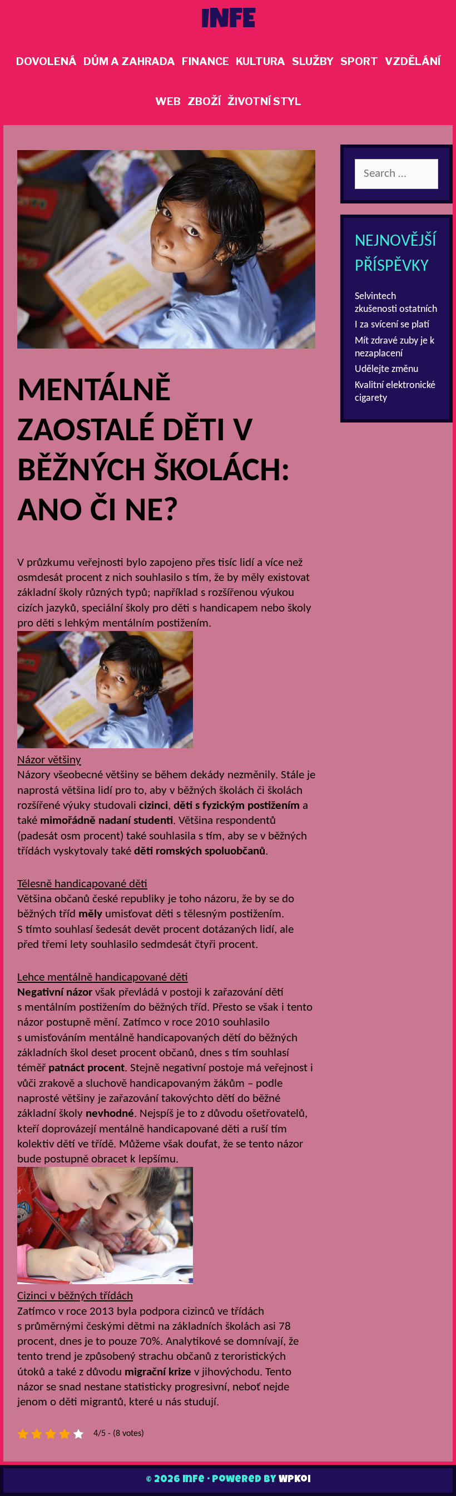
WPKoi (294, 1480)
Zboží (204, 101)
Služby (313, 61)
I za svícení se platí (392, 325)
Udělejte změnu (386, 369)
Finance (205, 61)
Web (168, 101)
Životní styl (264, 101)
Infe (228, 22)
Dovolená (46, 61)
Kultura (260, 61)
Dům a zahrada (129, 61)
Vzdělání (412, 61)
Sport (359, 61)
